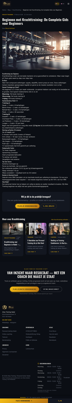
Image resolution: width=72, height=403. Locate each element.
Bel (61, 400)
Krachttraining (16, 10)
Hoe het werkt (53, 334)
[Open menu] (68, 4)
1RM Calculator (17, 177)
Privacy (4, 348)
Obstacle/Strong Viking (33, 334)
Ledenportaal (30, 348)
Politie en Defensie (31, 340)
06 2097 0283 (6, 320)
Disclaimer (5, 354)
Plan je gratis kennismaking (24, 289)
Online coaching (7, 334)
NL (57, 3)
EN (62, 3)
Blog (9, 10)
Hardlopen (29, 337)
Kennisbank (52, 340)
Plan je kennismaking (27, 206)
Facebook (67, 377)
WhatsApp (5, 322)
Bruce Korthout (10, 28)
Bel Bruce (49, 206)
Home (4, 10)
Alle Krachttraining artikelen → (60, 219)
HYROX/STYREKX (31, 331)
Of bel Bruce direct (51, 289)
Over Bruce (52, 331)
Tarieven (5, 337)
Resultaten (52, 337)
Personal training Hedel (9, 331)
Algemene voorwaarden (9, 351)
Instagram (13, 322)
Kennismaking (6, 340)
